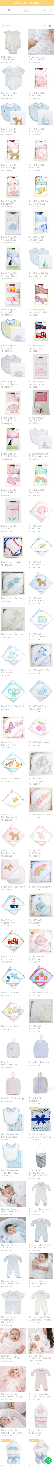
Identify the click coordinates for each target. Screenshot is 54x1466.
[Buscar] (9, 10)
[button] (7, 26)
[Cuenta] (45, 10)
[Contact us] (48, 1460)
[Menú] (3, 10)
